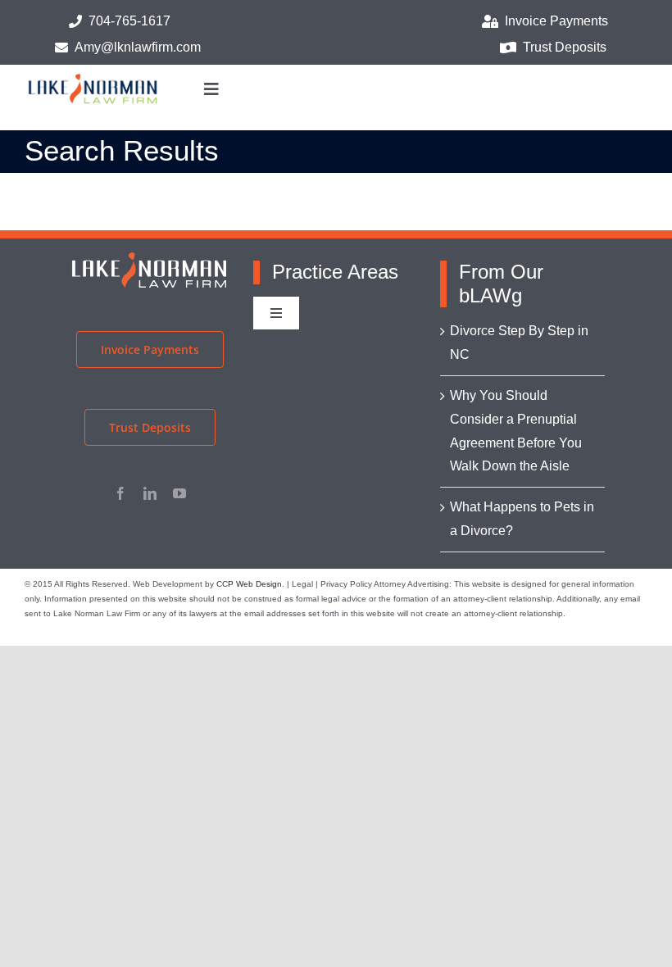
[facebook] (120, 493)
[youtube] (179, 493)
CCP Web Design (249, 583)
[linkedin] (150, 493)
